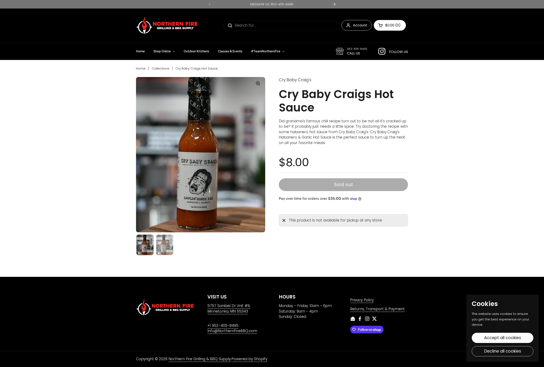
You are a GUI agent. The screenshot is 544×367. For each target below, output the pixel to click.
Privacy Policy (362, 300)
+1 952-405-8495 (222, 325)
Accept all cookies (502, 338)
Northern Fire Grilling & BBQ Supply (200, 358)
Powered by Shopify (249, 358)
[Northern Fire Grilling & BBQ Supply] (167, 25)
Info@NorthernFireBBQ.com (232, 330)
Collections (160, 68)
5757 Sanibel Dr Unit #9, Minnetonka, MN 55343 (228, 308)
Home (141, 68)
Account (360, 25)
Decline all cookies (502, 351)
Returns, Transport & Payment (377, 308)
